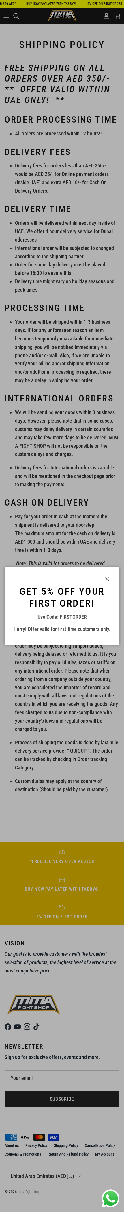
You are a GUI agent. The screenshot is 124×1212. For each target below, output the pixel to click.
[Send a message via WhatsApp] (110, 1198)
